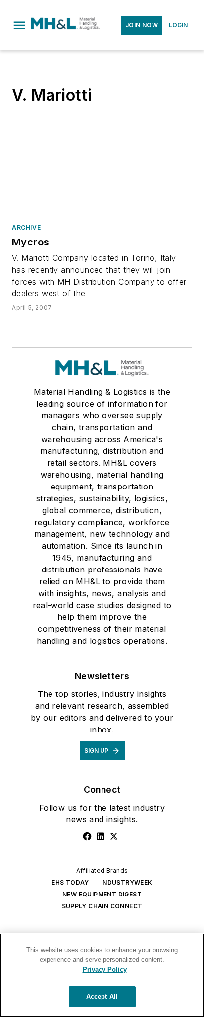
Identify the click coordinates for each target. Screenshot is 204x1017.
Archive (26, 227)
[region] (102, 975)
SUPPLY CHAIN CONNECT (102, 906)
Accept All (102, 996)
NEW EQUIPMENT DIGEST (102, 894)
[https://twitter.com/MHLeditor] (114, 836)
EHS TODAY (70, 882)
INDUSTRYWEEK (127, 882)
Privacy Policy (105, 969)
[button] (19, 25)
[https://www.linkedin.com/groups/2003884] (100, 836)
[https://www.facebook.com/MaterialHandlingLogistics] (87, 836)
